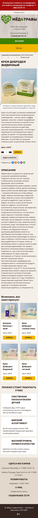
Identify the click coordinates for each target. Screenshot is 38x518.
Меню (19, 48)
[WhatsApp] (24, 162)
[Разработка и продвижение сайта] (19, 514)
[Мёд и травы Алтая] (19, 19)
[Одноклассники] (15, 162)
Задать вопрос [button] (10, 158)
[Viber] (21, 162)
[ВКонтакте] (13, 162)
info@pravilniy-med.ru (19, 491)
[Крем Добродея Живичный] (19, 86)
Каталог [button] (19, 41)
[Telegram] (18, 162)
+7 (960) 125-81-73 (18, 36)
